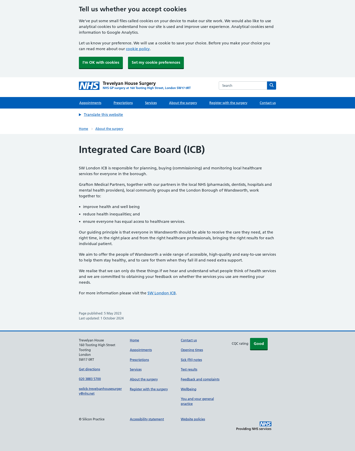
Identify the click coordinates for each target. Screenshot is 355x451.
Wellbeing (188, 389)
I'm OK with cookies (101, 62)
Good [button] (259, 343)
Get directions (89, 369)
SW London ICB (162, 293)
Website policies (193, 419)
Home (83, 129)
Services (151, 103)
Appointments (90, 103)
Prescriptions (123, 103)
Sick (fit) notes (191, 360)
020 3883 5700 (90, 379)
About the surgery (183, 103)
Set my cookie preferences (156, 62)
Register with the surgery (228, 103)
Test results (189, 369)
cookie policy (138, 48)
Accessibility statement (147, 419)
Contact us (268, 103)
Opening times (192, 350)
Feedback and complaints (200, 379)
